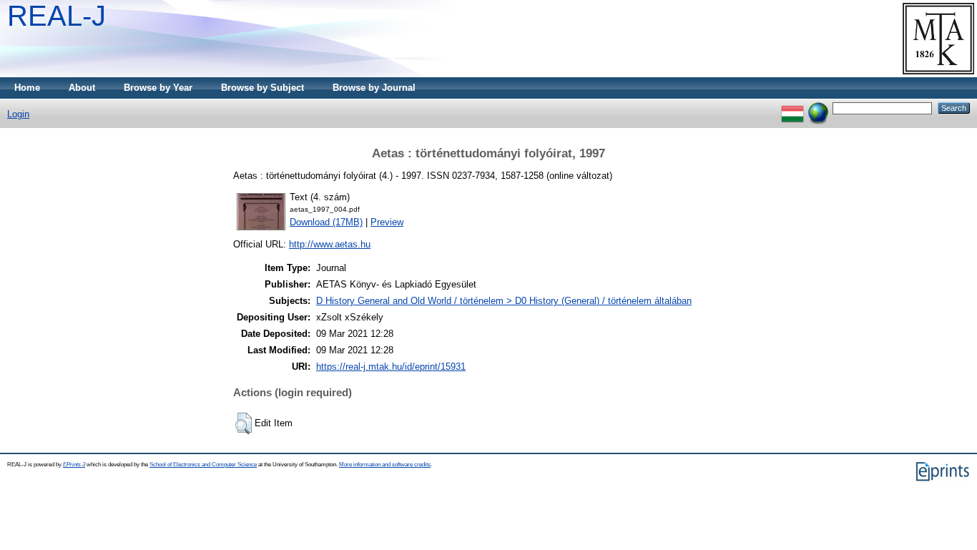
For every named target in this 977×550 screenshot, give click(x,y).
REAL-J (56, 15)
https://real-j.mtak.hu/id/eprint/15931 (391, 366)
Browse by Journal (374, 87)
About (82, 87)
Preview (386, 222)
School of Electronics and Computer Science (203, 464)
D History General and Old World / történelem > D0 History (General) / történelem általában (504, 300)
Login (18, 114)
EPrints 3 (74, 464)
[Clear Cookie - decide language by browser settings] (818, 107)
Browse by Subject (262, 87)
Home (27, 87)
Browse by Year (158, 87)
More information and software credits (385, 464)
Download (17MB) (326, 222)
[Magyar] (792, 107)
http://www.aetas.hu (329, 244)
